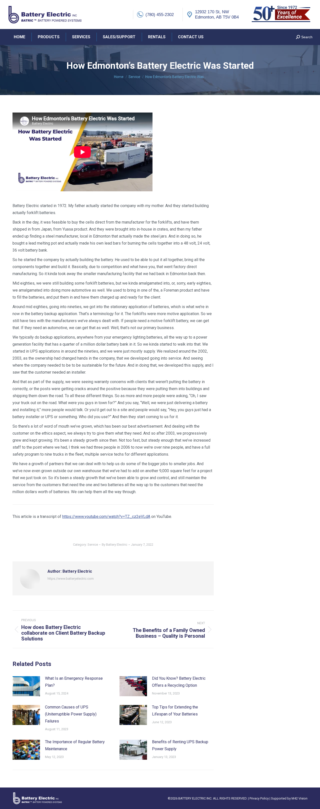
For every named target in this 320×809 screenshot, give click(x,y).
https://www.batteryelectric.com (71, 578)
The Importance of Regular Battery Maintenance (75, 745)
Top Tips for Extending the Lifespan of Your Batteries (175, 710)
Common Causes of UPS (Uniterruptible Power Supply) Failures (70, 714)
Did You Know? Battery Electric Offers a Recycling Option (179, 682)
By (114, 544)
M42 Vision (300, 798)
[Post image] (26, 686)
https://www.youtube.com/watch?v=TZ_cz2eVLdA (106, 516)
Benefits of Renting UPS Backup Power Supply (180, 745)
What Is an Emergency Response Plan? (74, 682)
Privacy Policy (260, 798)
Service (93, 544)
